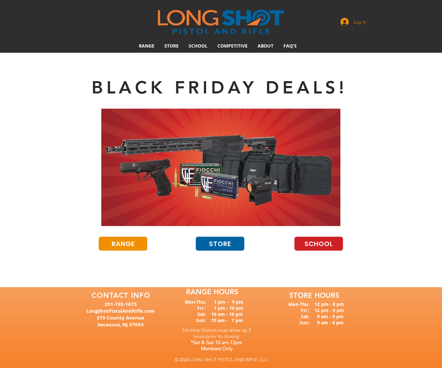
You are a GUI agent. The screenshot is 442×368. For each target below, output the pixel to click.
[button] (232, 46)
